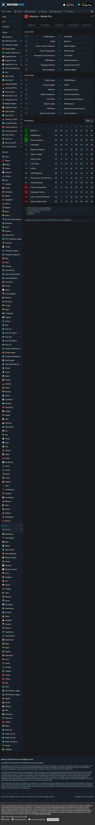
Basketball (31, 11)
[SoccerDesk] (12, 4)
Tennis (19, 11)
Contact (40, 796)
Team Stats (87, 25)
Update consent (49, 796)
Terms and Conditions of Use (10, 796)
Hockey (44, 11)
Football (8, 11)
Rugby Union (57, 11)
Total (87, 121)
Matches (59, 25)
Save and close (53, 819)
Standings (45, 25)
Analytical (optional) (20, 819)
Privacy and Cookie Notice (28, 796)
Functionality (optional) (37, 819)
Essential (6, 819)
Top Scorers (73, 25)
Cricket (70, 11)
